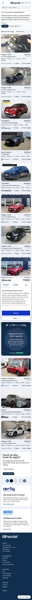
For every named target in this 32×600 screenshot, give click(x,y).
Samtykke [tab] (6, 284)
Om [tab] (26, 284)
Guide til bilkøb (6, 562)
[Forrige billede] (3, 43)
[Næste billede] (28, 43)
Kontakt (4, 590)
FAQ (3, 571)
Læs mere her (7, 529)
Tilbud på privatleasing (8, 564)
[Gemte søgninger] (22, 3)
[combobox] (23, 31)
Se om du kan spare (8, 504)
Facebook (4, 584)
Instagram (4, 587)
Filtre (6, 26)
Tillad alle (16, 313)
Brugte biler (5, 558)
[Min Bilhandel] (29, 3)
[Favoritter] (25, 3)
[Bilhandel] (15, 3)
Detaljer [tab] (16, 284)
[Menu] (3, 3)
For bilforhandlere (6, 573)
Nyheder (4, 560)
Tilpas (15, 318)
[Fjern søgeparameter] (20, 26)
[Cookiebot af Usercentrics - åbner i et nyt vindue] (23, 280)
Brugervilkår (5, 578)
